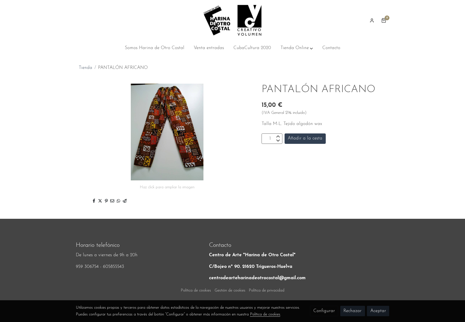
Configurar (324, 311)
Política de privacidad (266, 291)
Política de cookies (196, 291)
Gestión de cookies (230, 291)
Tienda (85, 68)
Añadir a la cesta (305, 138)
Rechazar (352, 311)
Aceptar (378, 311)
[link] (232, 20)
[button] (297, 48)
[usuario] (372, 20)
